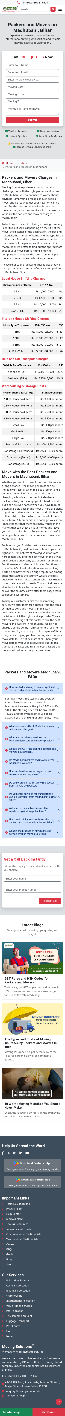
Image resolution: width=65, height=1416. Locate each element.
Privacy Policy (14, 1209)
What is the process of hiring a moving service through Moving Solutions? (30, 832)
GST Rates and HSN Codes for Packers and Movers (26, 980)
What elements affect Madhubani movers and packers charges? (32, 728)
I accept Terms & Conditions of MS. (33, 146)
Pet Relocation (15, 1311)
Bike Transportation (18, 1290)
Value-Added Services (19, 1306)
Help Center (13, 1214)
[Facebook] (3, 1153)
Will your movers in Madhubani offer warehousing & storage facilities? (28, 810)
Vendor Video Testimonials (22, 1239)
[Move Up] (59, 1402)
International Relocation (20, 1300)
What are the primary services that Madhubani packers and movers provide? (31, 739)
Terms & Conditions (18, 1203)
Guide (9, 1254)
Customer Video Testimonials (23, 1234)
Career (10, 1244)
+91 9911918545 (15, 1396)
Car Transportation (17, 1285)
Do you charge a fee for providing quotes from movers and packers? (31, 784)
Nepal (9, 1336)
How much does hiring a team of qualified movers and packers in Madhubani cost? (32, 689)
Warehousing (14, 1295)
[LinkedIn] (20, 1153)
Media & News (15, 1219)
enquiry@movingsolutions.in (23, 1391)
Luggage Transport (17, 1321)
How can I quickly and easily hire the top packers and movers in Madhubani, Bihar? (31, 821)
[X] (8, 1153)
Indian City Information (20, 1229)
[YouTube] (27, 1153)
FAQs (9, 1249)
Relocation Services (17, 1280)
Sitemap (11, 1264)
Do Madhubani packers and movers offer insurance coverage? (31, 762)
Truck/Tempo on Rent (19, 1316)
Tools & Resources (17, 1224)
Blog (9, 1259)
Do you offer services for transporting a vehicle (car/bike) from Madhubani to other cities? (32, 796)
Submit (32, 119)
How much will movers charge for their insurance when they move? (30, 773)
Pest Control (13, 1326)
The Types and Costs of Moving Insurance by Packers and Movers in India (30, 1043)
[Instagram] (14, 1153)
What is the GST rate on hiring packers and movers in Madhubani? (32, 750)
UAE (8, 1331)
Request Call (50, 900)
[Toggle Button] (60, 9)
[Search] (53, 9)
